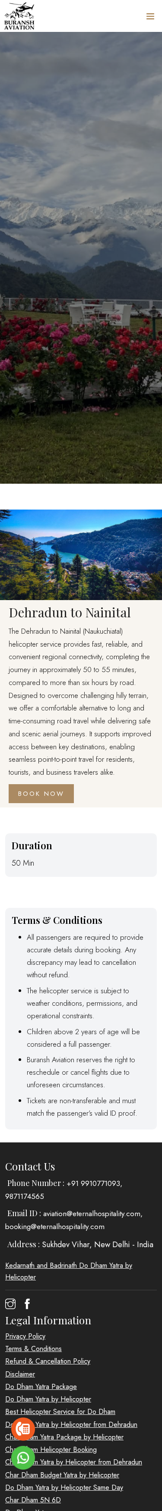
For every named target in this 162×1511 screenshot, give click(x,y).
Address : (23, 1244)
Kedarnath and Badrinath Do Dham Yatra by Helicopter (68, 1271)
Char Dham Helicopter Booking (51, 1450)
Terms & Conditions (33, 1349)
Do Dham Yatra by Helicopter (48, 1399)
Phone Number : (35, 1183)
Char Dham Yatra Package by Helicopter (64, 1437)
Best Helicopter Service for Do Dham (60, 1412)
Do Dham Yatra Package (41, 1387)
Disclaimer (20, 1374)
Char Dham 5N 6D (33, 1500)
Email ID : (24, 1213)
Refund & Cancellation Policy (47, 1361)
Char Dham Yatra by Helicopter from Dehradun (73, 1462)
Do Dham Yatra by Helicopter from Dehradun (71, 1425)
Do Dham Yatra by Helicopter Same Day (64, 1487)
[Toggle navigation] (150, 18)
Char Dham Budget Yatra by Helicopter (62, 1475)
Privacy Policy (25, 1336)
